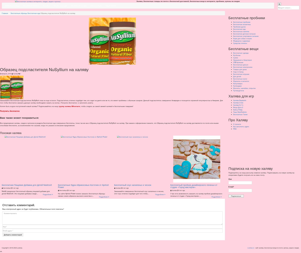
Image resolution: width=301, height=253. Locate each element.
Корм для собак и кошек (242, 38)
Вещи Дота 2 (238, 107)
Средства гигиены (240, 43)
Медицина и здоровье (241, 41)
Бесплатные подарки (79, 5)
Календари (237, 86)
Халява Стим (238, 102)
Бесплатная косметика (242, 24)
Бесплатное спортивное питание (246, 36)
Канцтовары (237, 83)
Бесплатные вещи (12, 5)
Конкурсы (46, 5)
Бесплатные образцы (31, 5)
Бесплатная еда (34, 13)
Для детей (237, 76)
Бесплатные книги (240, 79)
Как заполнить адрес (241, 126)
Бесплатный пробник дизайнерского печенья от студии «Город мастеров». (193, 186)
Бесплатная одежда (241, 53)
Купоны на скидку (60, 5)
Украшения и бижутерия (242, 60)
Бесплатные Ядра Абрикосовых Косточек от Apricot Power (83, 186)
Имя (230, 179)
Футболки (236, 55)
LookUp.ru (251, 248)
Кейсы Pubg (237, 109)
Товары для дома (240, 69)
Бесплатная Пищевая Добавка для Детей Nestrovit (27, 184)
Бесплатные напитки (241, 31)
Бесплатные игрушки (241, 74)
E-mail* (231, 187)
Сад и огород (238, 72)
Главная (5, 13)
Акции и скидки (96, 5)
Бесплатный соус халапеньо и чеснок (132, 184)
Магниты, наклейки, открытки (244, 88)
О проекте (237, 124)
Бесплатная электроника (242, 67)
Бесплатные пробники (241, 22)
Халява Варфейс (239, 100)
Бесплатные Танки (240, 114)
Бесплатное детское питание (244, 34)
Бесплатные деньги (240, 64)
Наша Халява (111, 5)
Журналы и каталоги (241, 81)
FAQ (234, 129)
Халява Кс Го (238, 105)
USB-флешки (238, 62)
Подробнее (47, 194)
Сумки (235, 57)
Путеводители (238, 90)
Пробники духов (239, 26)
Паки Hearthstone (240, 112)
